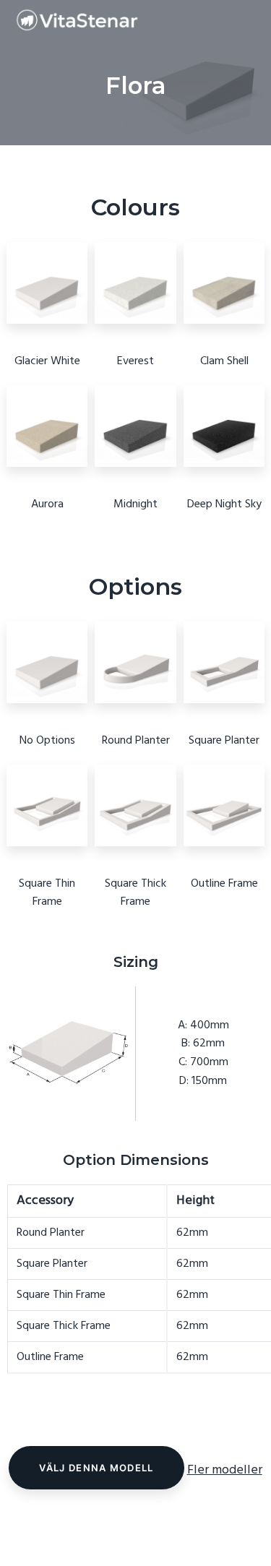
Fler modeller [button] (224, 1470)
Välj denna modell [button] (96, 1467)
